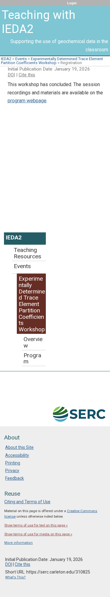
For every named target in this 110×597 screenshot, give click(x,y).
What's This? (15, 577)
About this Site (19, 447)
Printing (12, 462)
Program (32, 358)
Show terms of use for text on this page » (36, 525)
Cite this (27, 75)
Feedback (14, 478)
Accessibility (17, 455)
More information (18, 543)
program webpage (27, 101)
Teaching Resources (27, 253)
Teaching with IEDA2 (38, 22)
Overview (33, 342)
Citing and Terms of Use (27, 501)
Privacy (12, 470)
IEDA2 (6, 58)
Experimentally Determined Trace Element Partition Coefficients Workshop (52, 60)
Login (72, 3)
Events (21, 58)
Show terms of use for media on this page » (38, 534)
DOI (11, 75)
